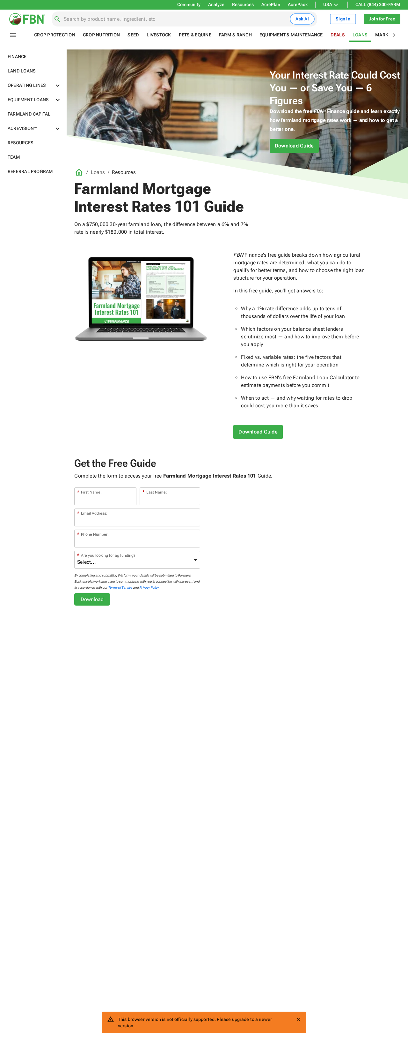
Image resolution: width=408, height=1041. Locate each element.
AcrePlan (270, 4)
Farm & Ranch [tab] (235, 34)
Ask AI (302, 18)
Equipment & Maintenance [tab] (291, 34)
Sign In (343, 18)
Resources (243, 4)
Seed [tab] (133, 34)
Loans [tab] (360, 34)
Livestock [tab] (159, 34)
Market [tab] (384, 34)
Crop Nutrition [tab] (101, 34)
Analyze (216, 4)
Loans (98, 172)
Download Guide (294, 146)
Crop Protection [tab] (54, 34)
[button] (33, 56)
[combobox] (175, 19)
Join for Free (382, 18)
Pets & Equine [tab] (195, 34)
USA (327, 4)
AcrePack (298, 4)
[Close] (298, 1019)
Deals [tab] (338, 34)
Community (188, 4)
